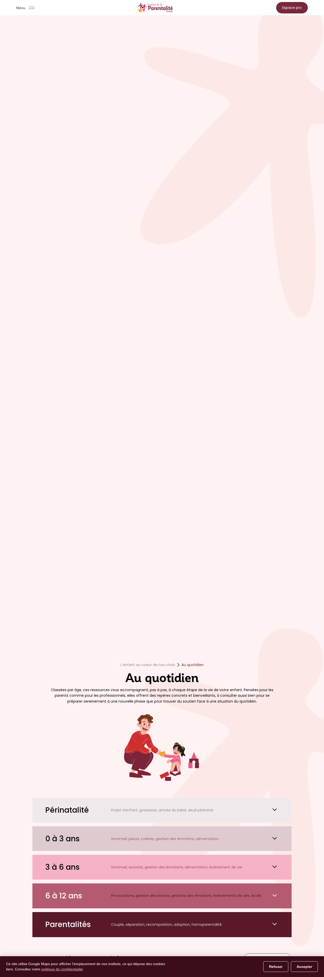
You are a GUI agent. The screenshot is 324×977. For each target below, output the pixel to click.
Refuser (275, 967)
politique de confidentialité (62, 969)
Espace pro (292, 7)
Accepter (304, 967)
